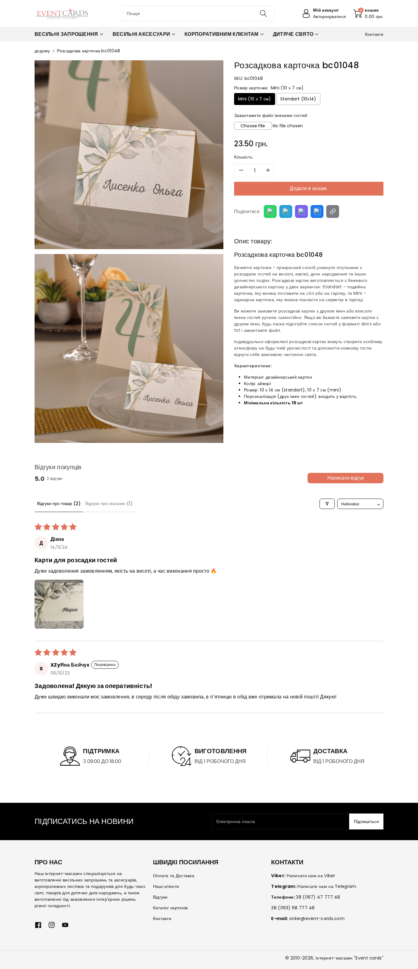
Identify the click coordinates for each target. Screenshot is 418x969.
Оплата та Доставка (173, 876)
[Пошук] (263, 13)
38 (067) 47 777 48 (318, 897)
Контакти (162, 918)
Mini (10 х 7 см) (254, 99)
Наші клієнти (166, 886)
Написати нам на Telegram (326, 886)
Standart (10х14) (298, 99)
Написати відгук (345, 477)
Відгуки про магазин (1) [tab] (108, 503)
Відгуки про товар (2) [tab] (58, 503)
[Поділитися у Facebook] (317, 211)
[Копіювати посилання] (332, 211)
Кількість (243, 157)
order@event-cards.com (317, 918)
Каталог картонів (170, 908)
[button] (368, 13)
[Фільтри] (327, 504)
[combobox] (198, 13)
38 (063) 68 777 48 (293, 908)
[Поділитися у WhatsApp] (270, 211)
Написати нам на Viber (311, 876)
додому (42, 51)
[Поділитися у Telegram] (285, 211)
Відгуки (160, 897)
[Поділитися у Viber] (301, 211)
